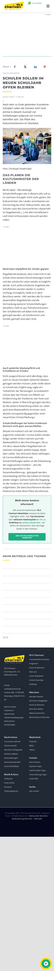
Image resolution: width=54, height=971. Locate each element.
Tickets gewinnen (11, 791)
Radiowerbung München (22, 818)
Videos (32, 749)
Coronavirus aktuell (12, 741)
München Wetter (36, 709)
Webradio (38, 818)
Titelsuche (8, 778)
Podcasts (33, 741)
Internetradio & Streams (39, 659)
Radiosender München (38, 816)
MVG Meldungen (11, 758)
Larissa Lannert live (31, 522)
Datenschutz (9, 714)
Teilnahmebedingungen (14, 717)
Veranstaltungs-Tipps (38, 774)
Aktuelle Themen (36, 696)
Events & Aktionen (36, 667)
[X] (24, 67)
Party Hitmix (9, 783)
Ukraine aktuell (10, 745)
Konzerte (8, 787)
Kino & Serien (34, 762)
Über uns (33, 672)
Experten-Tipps (35, 766)
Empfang (33, 684)
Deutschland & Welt (12, 762)
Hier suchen (34, 791)
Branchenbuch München (39, 717)
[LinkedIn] (35, 67)
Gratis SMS (33, 778)
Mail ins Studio (10, 706)
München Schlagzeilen (38, 700)
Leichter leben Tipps (37, 770)
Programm (33, 663)
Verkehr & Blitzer (11, 754)
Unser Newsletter (36, 676)
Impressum (9, 710)
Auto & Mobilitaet (11, 766)
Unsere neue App (36, 680)
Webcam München (37, 713)
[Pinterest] (44, 67)
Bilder (31, 745)
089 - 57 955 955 (17, 692)
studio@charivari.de (12, 689)
